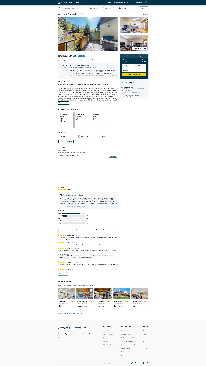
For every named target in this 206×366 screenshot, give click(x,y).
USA (63, 313)
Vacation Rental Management (116, 2)
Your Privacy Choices (104, 363)
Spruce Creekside (119, 301)
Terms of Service (85, 363)
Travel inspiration (108, 334)
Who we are (146, 330)
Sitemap (72, 363)
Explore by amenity (108, 330)
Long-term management (128, 345)
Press (144, 345)
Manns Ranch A (82, 301)
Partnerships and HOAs (127, 337)
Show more (63, 103)
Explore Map (113, 156)
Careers (145, 337)
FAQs (122, 355)
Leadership (146, 334)
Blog (144, 341)
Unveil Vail (62, 301)
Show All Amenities (66, 141)
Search (144, 8)
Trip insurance (107, 341)
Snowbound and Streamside (137, 301)
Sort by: (96, 230)
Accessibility (94, 363)
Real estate (124, 352)
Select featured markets (128, 341)
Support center (107, 337)
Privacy (78, 363)
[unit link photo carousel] (66, 293)
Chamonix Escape (101, 301)
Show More (62, 274)
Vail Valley (75, 313)
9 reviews (63, 67)
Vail (74, 55)
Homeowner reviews (126, 334)
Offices (145, 348)
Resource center (125, 348)
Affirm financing (107, 345)
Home (59, 313)
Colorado (82, 55)
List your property (126, 330)
